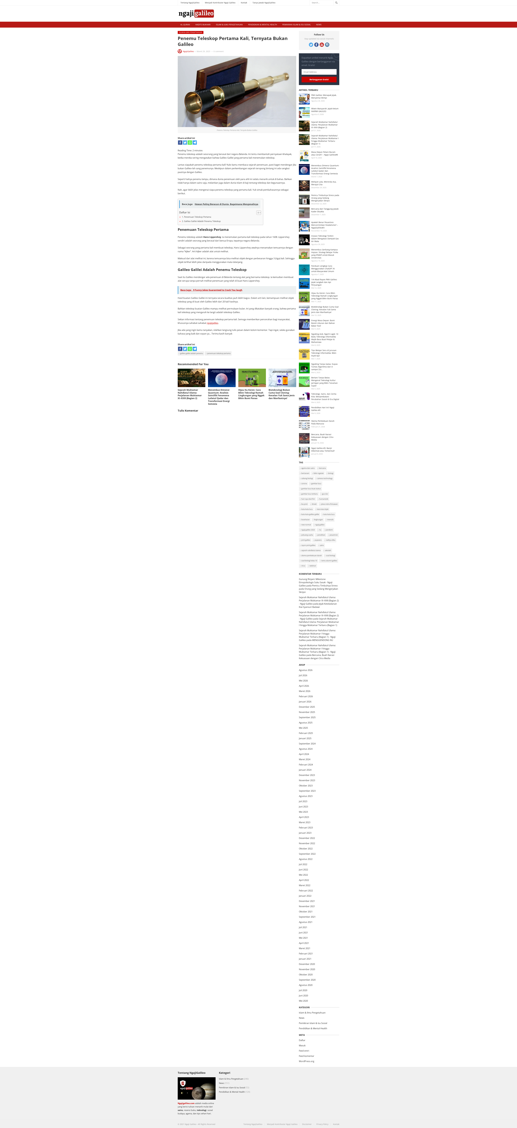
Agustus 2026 (305, 670)
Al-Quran (185, 24)
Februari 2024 (306, 764)
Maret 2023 (304, 822)
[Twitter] (185, 142)
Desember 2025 (307, 706)
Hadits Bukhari (203, 24)
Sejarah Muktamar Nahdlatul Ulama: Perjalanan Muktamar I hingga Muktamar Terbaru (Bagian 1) (325, 139)
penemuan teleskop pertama (218, 353)
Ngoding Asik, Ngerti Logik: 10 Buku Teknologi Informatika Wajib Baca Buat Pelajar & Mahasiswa (324, 338)
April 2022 (304, 880)
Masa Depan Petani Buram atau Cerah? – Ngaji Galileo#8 (324, 153)
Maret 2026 (304, 691)
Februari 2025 (306, 733)
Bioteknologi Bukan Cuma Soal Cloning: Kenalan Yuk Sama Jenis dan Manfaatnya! (282, 394)
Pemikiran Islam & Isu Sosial (296, 24)
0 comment (219, 51)
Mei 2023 (303, 811)
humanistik (323, 499)
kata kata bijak (323, 509)
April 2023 (304, 817)
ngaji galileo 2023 (308, 530)
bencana (322, 468)
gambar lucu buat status (311, 488)
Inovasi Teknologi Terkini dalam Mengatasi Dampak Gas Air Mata (325, 239)
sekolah (328, 550)
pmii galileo (305, 540)
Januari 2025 (305, 738)
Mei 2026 (303, 680)
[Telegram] (195, 142)
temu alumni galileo (329, 560)
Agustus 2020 (305, 985)
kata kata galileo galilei (310, 514)
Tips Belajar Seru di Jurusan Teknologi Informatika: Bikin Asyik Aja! (323, 353)
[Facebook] (180, 142)
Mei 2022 (303, 874)
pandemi (329, 530)
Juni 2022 (303, 869)
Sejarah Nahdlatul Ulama (311, 550)
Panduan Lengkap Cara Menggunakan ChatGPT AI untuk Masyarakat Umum (323, 269)
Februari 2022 (306, 890)
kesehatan (305, 519)
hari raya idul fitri (308, 499)
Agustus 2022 (305, 859)
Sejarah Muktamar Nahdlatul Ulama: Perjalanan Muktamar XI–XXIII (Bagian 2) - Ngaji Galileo (319, 600)
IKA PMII (304, 504)
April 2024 (304, 754)
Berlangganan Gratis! (319, 79)
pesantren (334, 535)
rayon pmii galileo (308, 545)
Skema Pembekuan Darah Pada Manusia (322, 422)
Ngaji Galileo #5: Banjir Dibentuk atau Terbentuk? (323, 449)
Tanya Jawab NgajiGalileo (264, 2)
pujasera (318, 540)
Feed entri (304, 1050)
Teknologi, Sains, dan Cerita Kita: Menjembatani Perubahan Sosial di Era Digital (325, 397)
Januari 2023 (305, 832)
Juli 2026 (303, 675)
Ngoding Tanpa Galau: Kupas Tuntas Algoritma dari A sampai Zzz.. (324, 367)
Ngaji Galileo (190, 1124)
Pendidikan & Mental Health (262, 24)
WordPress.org (306, 1061)
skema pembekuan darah (311, 555)
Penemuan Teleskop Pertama (197, 216)
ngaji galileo (319, 524)
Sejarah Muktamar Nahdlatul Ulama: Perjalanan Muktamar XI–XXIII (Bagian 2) (190, 394)
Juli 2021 (303, 927)
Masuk (302, 1045)
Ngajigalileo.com (186, 1103)
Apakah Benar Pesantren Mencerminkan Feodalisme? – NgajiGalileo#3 (324, 225)
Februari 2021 (306, 953)
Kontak (244, 2)
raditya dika (330, 540)
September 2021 (307, 916)
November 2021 (307, 906)
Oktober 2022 (306, 848)
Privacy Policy (322, 1124)
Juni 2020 (303, 995)
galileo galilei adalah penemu (191, 353)
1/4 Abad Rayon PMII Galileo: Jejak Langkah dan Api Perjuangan (324, 282)
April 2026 (304, 685)
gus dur (325, 494)
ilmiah (314, 504)
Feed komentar (306, 1056)
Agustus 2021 (305, 922)
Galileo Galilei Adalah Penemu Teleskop (202, 221)
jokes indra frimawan (329, 504)
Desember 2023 (307, 775)
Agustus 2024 (305, 748)
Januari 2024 (305, 769)
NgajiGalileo (188, 51)
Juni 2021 (303, 932)
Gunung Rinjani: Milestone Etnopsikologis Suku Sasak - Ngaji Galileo (315, 582)
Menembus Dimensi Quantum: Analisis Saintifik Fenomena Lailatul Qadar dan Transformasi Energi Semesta (219, 396)
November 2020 (307, 969)
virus (303, 565)
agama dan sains (308, 468)
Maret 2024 (304, 759)
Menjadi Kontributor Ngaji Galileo (220, 2)
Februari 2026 (306, 696)
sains (322, 545)
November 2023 (307, 780)
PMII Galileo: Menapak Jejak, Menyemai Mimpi (324, 96)
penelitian (321, 535)
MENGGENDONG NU (322, 640)
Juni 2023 (303, 806)
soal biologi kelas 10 (309, 560)
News (319, 24)
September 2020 (307, 979)
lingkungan (318, 519)
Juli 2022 (303, 864)
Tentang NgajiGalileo (190, 2)
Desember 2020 (307, 964)
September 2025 (307, 717)
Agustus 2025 (305, 722)
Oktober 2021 (306, 911)
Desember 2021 (307, 901)
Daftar (302, 1040)
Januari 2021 (305, 958)
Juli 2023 (303, 801)
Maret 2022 (304, 885)
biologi (330, 473)
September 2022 (307, 853)
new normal (306, 524)
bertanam (305, 473)
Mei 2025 (303, 727)
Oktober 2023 (306, 785)
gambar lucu (316, 483)
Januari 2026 (305, 701)
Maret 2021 (304, 948)
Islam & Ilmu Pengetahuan (229, 24)
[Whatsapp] (190, 142)
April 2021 (304, 943)
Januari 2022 (305, 895)
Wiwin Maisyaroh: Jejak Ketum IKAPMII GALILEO (324, 110)
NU (320, 530)
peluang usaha (307, 535)
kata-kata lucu (307, 509)
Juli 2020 (303, 990)
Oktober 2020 (306, 974)
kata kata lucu (329, 514)
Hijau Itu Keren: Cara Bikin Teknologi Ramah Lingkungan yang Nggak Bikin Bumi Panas (251, 394)
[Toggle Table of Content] (257, 212)
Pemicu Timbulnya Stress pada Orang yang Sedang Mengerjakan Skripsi (325, 198)
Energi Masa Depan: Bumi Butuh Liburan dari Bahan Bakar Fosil (323, 323)
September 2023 (307, 790)
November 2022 (307, 843)
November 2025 (307, 712)
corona (304, 483)
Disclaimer (307, 1124)
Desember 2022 (307, 838)
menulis (330, 519)
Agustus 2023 (305, 796)
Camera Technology (325, 478)
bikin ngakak (319, 473)
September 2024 (307, 743)
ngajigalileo (212, 323)
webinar (313, 565)
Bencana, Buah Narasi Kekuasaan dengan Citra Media (322, 437)
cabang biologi (307, 478)
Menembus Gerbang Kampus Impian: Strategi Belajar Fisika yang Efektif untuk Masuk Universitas (324, 253)
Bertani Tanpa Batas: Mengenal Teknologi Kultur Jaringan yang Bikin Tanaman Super (324, 381)
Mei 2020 (303, 1000)
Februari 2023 (306, 827)
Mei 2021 (303, 937)
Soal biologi (330, 555)
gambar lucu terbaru (309, 494)
